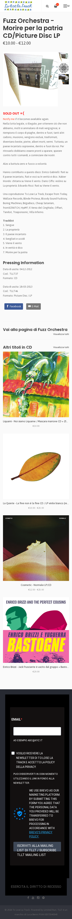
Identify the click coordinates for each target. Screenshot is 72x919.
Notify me (9, 119)
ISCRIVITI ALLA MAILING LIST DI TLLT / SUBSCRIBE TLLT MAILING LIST (36, 847)
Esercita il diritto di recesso (36, 887)
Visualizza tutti (61, 334)
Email (16, 719)
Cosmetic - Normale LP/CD (36, 584)
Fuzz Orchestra (52, 329)
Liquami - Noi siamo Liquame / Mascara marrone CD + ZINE (36, 421)
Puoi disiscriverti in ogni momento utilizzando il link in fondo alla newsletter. (35, 779)
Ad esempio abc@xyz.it (28, 740)
